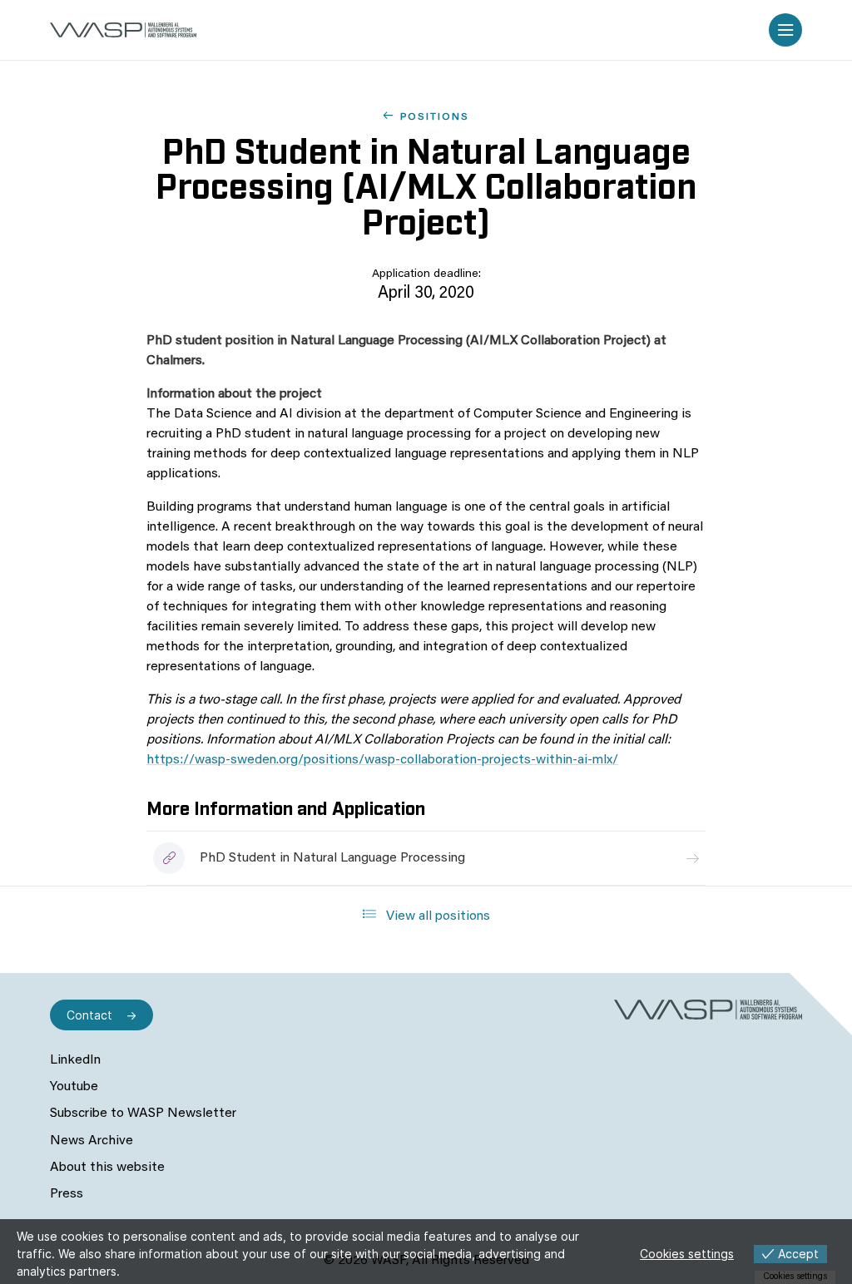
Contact (89, 1015)
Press (66, 1194)
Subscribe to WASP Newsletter (143, 1113)
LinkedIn (75, 1060)
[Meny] (785, 30)
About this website (107, 1167)
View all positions (436, 916)
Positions (434, 117)
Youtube (74, 1087)
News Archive (91, 1141)
